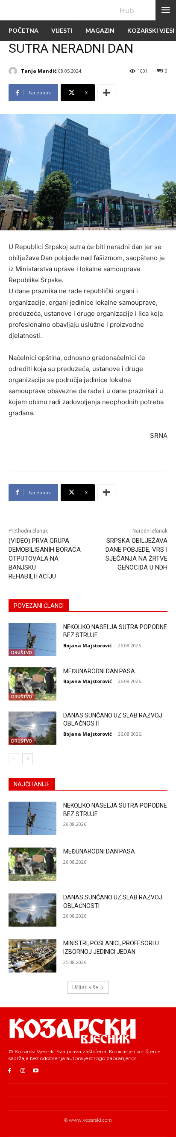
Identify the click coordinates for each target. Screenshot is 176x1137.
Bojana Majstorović (87, 645)
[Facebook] (9, 1070)
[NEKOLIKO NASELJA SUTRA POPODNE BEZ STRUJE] (32, 639)
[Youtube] (36, 1070)
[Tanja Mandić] (14, 71)
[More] (106, 92)
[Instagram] (22, 1070)
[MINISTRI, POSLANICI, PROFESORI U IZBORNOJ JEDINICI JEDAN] (32, 956)
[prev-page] (14, 758)
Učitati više (85, 987)
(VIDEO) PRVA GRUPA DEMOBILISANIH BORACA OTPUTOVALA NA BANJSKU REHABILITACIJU (45, 558)
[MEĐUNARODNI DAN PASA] (32, 683)
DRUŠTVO (21, 652)
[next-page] (27, 758)
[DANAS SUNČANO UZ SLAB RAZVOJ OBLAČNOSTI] (32, 728)
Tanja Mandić (39, 71)
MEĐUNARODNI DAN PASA (99, 671)
